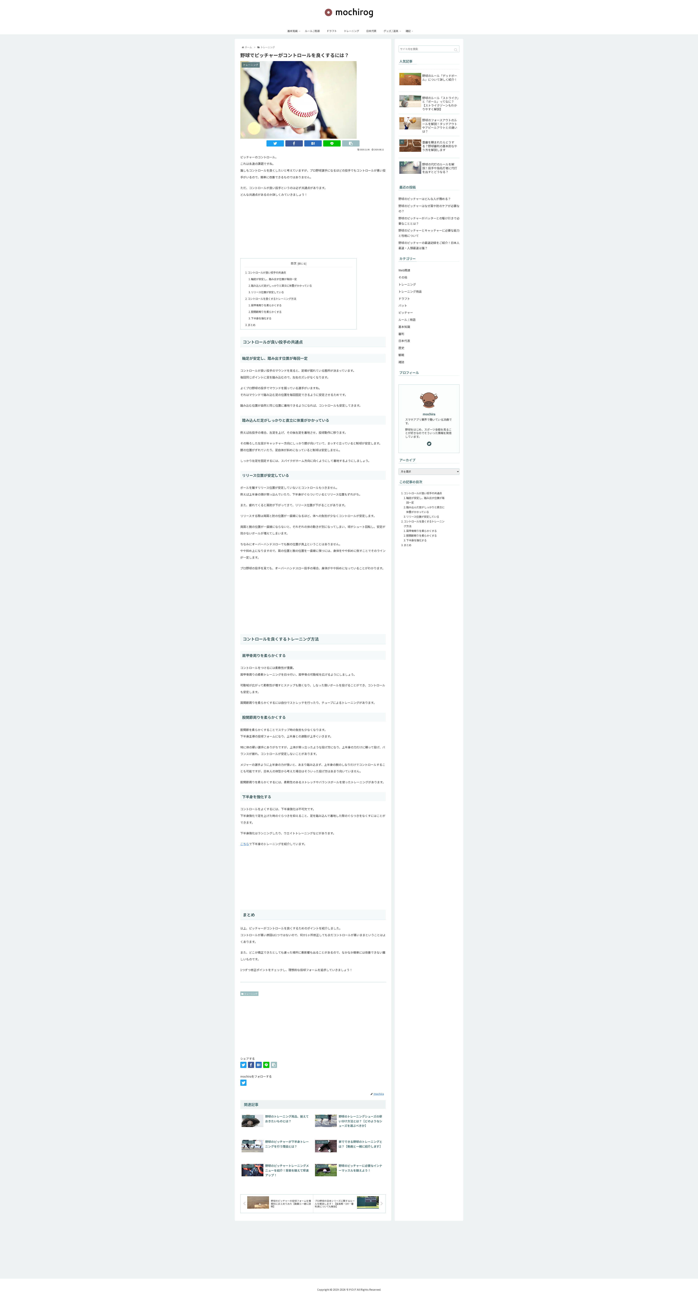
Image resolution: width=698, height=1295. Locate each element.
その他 (402, 277)
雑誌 (401, 362)
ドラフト (404, 298)
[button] (456, 50)
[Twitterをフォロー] (243, 1083)
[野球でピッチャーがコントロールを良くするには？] (313, 143)
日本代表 (404, 340)
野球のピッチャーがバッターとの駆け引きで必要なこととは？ (429, 221)
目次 (293, 263)
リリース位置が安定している (267, 292)
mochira (429, 414)
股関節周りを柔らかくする (266, 312)
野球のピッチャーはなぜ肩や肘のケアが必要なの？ (429, 208)
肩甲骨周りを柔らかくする (266, 305)
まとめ (251, 325)
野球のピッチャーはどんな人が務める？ (424, 199)
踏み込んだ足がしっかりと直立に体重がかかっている (281, 285)
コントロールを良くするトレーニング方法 (272, 298)
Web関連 (404, 270)
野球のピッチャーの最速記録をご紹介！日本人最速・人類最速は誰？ (429, 245)
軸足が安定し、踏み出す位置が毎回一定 (274, 279)
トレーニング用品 (410, 291)
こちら (244, 844)
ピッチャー (405, 312)
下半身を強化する (261, 318)
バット (402, 305)
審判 (401, 334)
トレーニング (250, 993)
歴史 (401, 348)
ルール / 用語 (407, 319)
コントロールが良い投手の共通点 (267, 272)
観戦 (401, 355)
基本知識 (404, 326)
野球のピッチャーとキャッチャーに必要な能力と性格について (429, 233)
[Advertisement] (313, 227)
